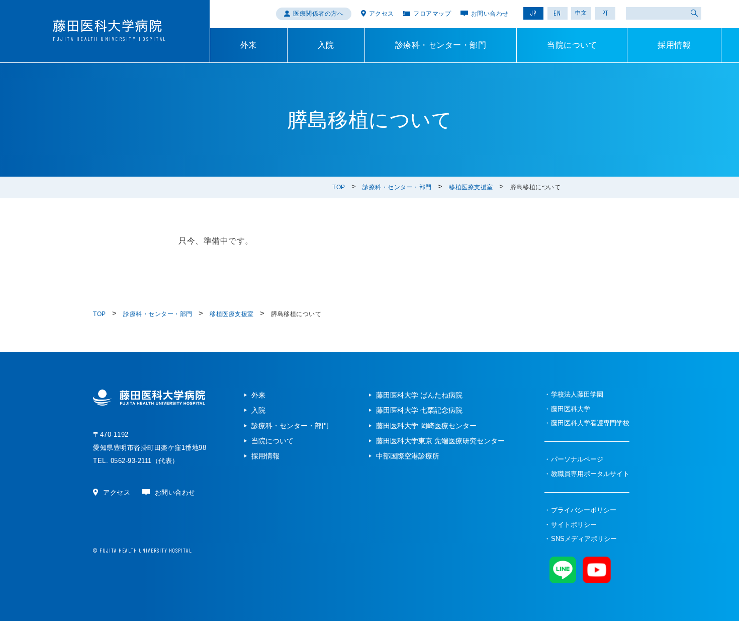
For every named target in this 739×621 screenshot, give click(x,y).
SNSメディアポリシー (584, 538)
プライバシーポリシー (583, 510)
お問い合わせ (490, 13)
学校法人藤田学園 (577, 394)
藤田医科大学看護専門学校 (590, 423)
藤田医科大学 (570, 409)
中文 (581, 13)
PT (605, 13)
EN (557, 13)
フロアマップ (432, 13)
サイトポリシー (574, 524)
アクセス (381, 13)
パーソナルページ (577, 459)
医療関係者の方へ (318, 13)
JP (533, 13)
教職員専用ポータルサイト (590, 474)
